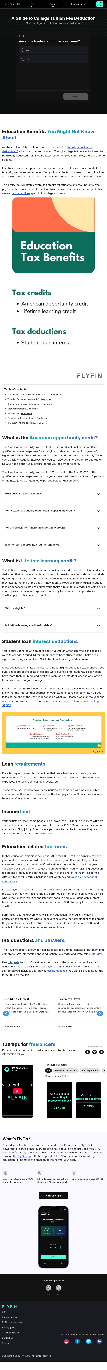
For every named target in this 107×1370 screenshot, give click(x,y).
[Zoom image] (53, 289)
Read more (55, 394)
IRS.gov (97, 954)
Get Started (101, 4)
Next (75, 96)
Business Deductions (66, 1070)
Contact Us (7, 1338)
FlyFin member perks (12, 1322)
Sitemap (6, 1343)
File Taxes (33, 6)
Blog (4, 1311)
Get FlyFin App (53, 1195)
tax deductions (21, 193)
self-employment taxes (70, 155)
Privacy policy (9, 1327)
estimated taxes (57, 970)
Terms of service (10, 1332)
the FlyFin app (22, 1156)
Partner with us (9, 1317)
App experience (90, 1070)
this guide (13, 962)
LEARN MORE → (14, 1026)
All (48, 1070)
